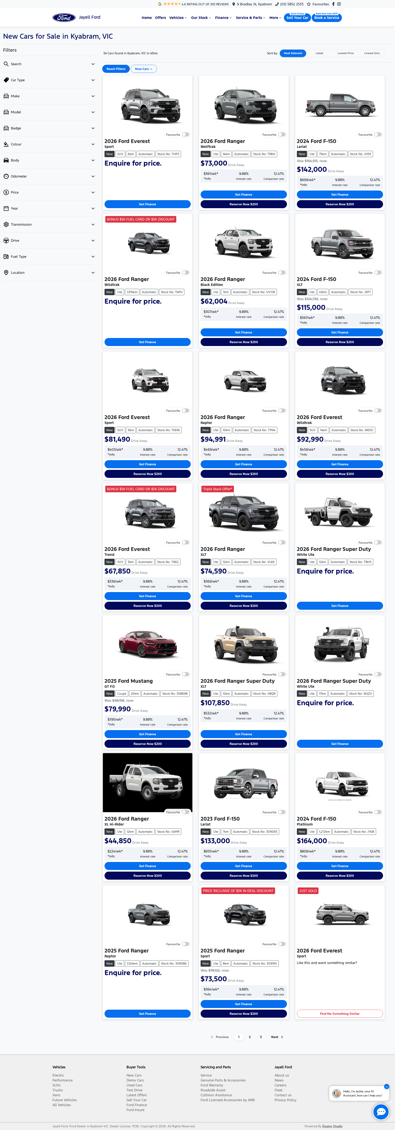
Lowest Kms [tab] (372, 53)
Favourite (173, 135)
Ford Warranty (212, 1085)
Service (206, 1075)
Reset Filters (116, 69)
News (279, 1080)
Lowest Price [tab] (346, 53)
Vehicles (176, 17)
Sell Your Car (297, 17)
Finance (222, 17)
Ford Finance (137, 1105)
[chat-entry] (381, 1112)
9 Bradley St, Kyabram (254, 4)
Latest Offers (137, 1095)
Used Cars (134, 1085)
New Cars (134, 1075)
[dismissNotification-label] (386, 1086)
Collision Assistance (216, 1095)
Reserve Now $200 (244, 204)
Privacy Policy (285, 1100)
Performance (62, 1080)
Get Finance (147, 204)
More (274, 17)
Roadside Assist (213, 1090)
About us (282, 1075)
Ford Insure (135, 1110)
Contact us (283, 1095)
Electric (58, 1075)
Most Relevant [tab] (293, 53)
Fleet (278, 1090)
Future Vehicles (64, 1100)
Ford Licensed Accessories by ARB (228, 1100)
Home (147, 17)
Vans (56, 1095)
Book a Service (326, 17)
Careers (280, 1085)
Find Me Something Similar (340, 1014)
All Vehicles (61, 1105)
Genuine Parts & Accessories (223, 1080)
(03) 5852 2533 (291, 4)
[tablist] (332, 53)
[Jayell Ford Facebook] (334, 4)
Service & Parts (249, 17)
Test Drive (134, 1090)
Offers (160, 17)
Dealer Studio (332, 1126)
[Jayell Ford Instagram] (340, 4)
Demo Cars (135, 1080)
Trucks (57, 1090)
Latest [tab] (319, 53)
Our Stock (199, 17)
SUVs (56, 1085)
